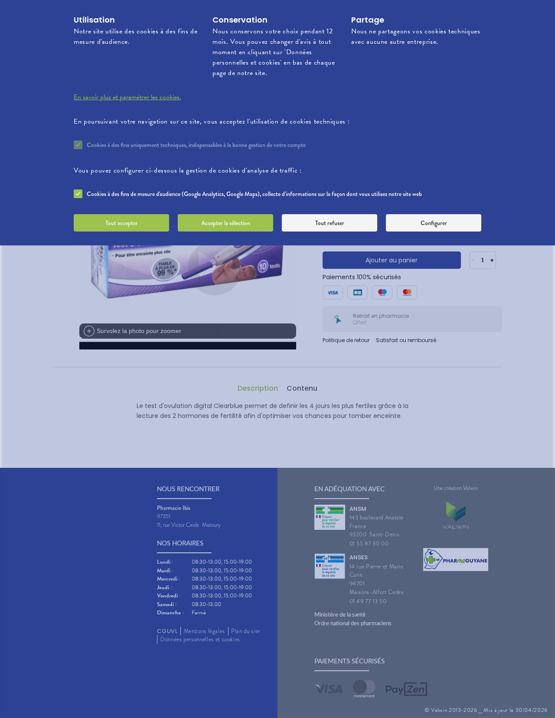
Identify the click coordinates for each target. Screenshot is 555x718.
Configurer (434, 223)
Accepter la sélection (225, 223)
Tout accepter (121, 223)
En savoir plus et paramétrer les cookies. (127, 97)
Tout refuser (329, 223)
